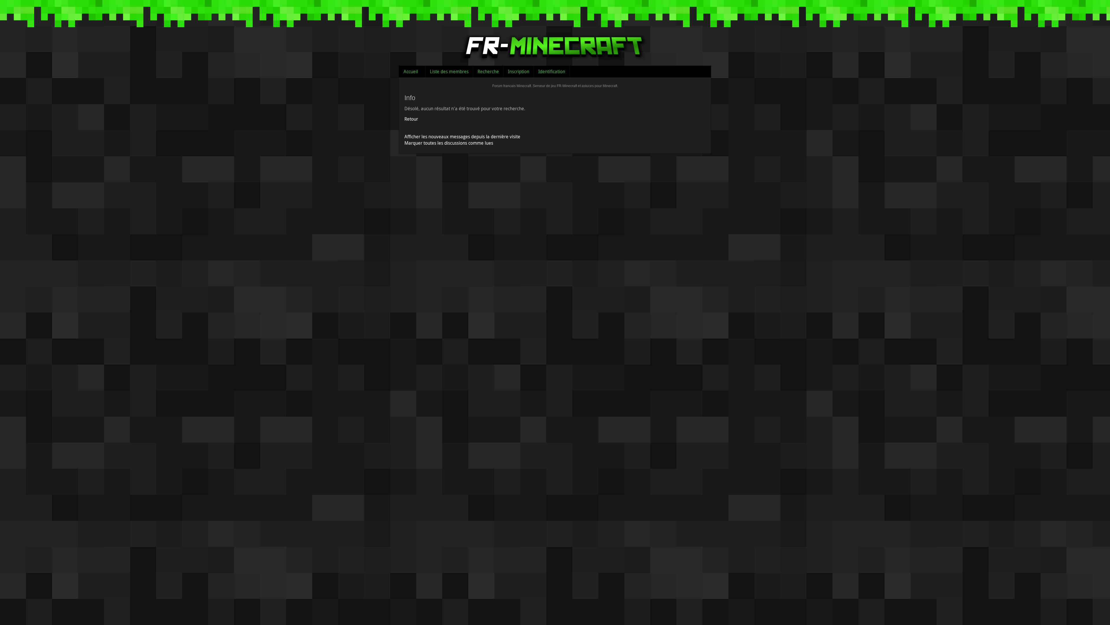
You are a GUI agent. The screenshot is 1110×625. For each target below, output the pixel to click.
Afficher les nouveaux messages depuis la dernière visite (462, 136)
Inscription (518, 71)
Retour (411, 119)
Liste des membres (449, 71)
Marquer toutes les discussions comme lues (448, 143)
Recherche (488, 71)
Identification (551, 71)
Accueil (411, 71)
